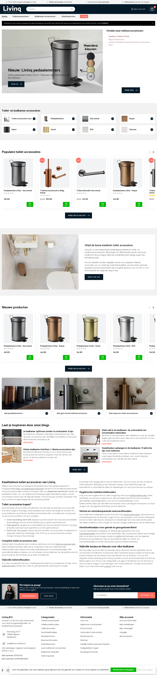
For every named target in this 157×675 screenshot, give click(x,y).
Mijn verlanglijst (126, 628)
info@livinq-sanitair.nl (16, 643)
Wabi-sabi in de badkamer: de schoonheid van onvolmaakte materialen (124, 431)
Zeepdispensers (48, 644)
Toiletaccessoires (20, 16)
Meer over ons (94, 277)
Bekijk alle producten (77, 215)
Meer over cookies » (145, 670)
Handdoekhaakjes (49, 632)
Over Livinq (48, 596)
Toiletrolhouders (48, 628)
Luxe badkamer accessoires (53, 648)
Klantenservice (68, 16)
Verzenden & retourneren (91, 632)
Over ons (84, 620)
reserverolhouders (132, 514)
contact (107, 566)
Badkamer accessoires (45, 16)
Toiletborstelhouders (50, 624)
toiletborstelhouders (138, 495)
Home (4, 16)
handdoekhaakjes (87, 533)
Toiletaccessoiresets (50, 620)
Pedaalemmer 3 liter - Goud (88, 346)
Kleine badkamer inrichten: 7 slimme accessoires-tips (49, 449)
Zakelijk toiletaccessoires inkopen (95, 644)
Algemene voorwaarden (91, 624)
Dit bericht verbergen (123, 670)
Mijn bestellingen (127, 624)
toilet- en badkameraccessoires (29, 488)
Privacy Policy (86, 628)
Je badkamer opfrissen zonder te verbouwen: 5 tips (48, 431)
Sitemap (84, 640)
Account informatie (128, 620)
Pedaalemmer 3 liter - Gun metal (18, 191)
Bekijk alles (129, 90)
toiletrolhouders (9, 566)
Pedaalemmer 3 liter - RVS (124, 346)
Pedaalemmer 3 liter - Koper (125, 191)
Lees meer (28, 442)
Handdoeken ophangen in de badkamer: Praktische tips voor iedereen (127, 449)
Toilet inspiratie (47, 656)
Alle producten (126, 636)
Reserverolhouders (49, 640)
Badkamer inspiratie (50, 652)
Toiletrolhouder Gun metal (88, 191)
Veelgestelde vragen (89, 648)
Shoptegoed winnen (89, 652)
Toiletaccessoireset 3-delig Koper (52, 192)
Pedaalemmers (48, 636)
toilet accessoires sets (65, 544)
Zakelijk (84, 16)
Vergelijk (123, 632)
